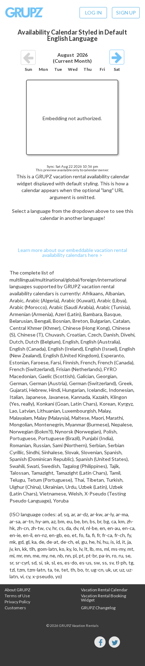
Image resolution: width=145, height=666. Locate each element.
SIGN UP (126, 13)
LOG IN (93, 13)
